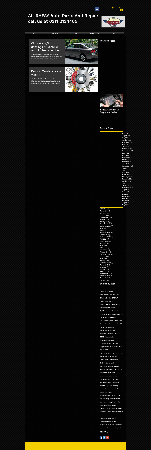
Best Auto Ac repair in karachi (109, 311)
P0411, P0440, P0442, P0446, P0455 (111, 353)
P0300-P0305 (118, 347)
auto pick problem (105, 382)
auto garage (113, 376)
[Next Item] (119, 100)
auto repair (116, 382)
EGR (120, 324)
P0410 (107, 350)
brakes (114, 421)
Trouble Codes (113, 360)
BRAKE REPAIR (113, 298)
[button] (121, 9)
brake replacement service (108, 418)
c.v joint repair (104, 425)
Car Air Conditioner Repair (108, 317)
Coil (101, 324)
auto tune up (104, 386)
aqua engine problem (106, 369)
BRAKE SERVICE (105, 304)
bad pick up (103, 402)
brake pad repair (117, 411)
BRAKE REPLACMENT (106, 301)
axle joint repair (105, 395)
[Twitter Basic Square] (104, 437)
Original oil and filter (106, 347)
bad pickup (112, 402)
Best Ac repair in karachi (107, 307)
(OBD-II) (102, 291)
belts (118, 402)
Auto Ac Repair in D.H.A (107, 295)
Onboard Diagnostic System (109, 343)
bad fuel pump (104, 398)
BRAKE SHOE (115, 304)
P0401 (102, 350)
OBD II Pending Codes (107, 337)
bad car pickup (115, 395)
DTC (105, 324)
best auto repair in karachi (108, 405)
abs (106, 363)
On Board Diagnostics (107, 340)
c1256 (112, 425)
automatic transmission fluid (109, 389)
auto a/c (120, 369)
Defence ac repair (112, 324)
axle (110, 392)
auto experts (104, 376)
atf (115, 369)
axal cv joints (104, 392)
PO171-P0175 (114, 356)
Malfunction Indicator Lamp (108, 333)
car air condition (105, 428)
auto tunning (114, 386)
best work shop (105, 408)
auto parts (116, 379)
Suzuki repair (104, 360)
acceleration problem (106, 366)
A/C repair (110, 291)
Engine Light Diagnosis (107, 327)
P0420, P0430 (104, 356)
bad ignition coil (115, 398)
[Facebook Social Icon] (97, 9)
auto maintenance (105, 379)
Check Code (118, 321)
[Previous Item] (103, 100)
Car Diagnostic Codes (106, 321)
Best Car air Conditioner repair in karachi (111, 314)
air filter (116, 366)
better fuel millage (116, 408)
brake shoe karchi (105, 421)
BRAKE (118, 295)
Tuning (102, 363)
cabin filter (118, 425)
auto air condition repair (107, 372)
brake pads (103, 415)
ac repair (111, 363)
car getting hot (116, 428)
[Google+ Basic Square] (107, 437)
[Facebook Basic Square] (101, 437)
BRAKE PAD (103, 298)
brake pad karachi (105, 411)
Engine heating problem (107, 330)
